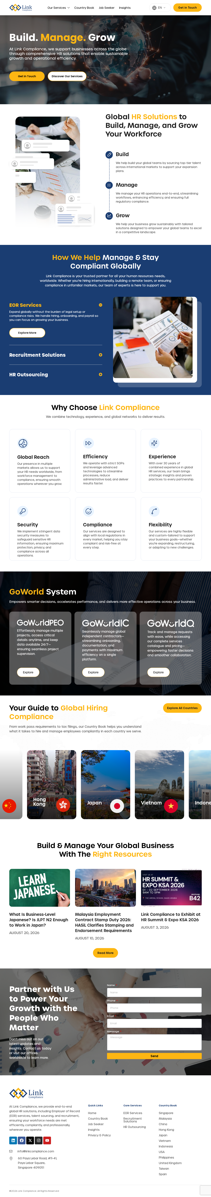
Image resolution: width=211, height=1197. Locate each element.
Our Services (57, 7)
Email (110, 1016)
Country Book (84, 7)
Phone (111, 1000)
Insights (125, 7)
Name (111, 985)
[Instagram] (38, 1140)
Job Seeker (106, 7)
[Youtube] (47, 1140)
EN (160, 7)
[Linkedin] (13, 1140)
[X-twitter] (30, 1140)
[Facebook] (21, 1140)
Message (113, 1031)
